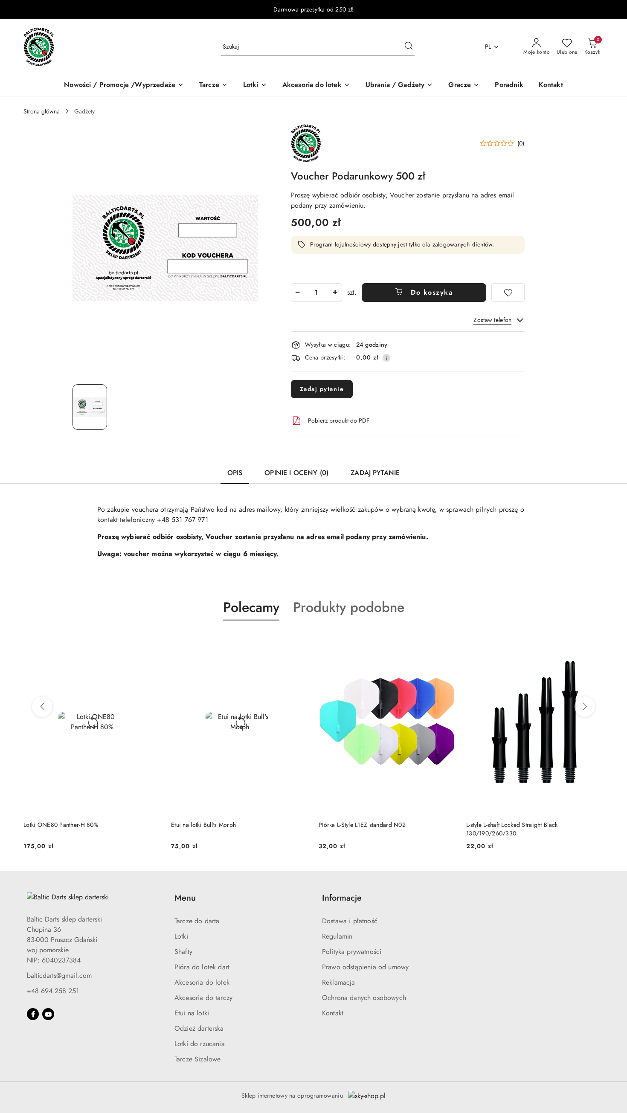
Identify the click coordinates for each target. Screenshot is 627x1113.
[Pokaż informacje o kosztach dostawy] (386, 357)
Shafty (183, 951)
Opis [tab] (235, 473)
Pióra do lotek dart (201, 967)
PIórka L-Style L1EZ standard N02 (214, 824)
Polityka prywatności (351, 951)
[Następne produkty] (584, 706)
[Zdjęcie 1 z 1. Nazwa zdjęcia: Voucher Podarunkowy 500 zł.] (90, 407)
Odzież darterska (199, 1028)
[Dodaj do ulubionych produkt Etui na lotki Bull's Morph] (151, 640)
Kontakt (332, 1013)
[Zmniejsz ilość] (297, 292)
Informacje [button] (342, 898)
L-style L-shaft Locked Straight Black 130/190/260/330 (364, 829)
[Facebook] (33, 1014)
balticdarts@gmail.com (59, 975)
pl (488, 46)
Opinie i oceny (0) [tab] (296, 473)
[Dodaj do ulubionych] (508, 292)
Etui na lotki (191, 1013)
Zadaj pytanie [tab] (375, 473)
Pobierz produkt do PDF (338, 420)
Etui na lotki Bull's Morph (55, 824)
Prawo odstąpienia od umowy (365, 967)
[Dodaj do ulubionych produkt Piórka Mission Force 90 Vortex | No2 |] (593, 640)
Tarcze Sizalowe (197, 1059)
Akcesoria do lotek (201, 982)
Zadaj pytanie (322, 389)
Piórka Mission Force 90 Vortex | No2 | (518, 824)
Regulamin (337, 936)
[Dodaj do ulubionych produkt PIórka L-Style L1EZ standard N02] (298, 640)
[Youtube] (48, 1014)
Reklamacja (338, 982)
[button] (502, 143)
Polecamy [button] (251, 607)
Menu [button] (185, 898)
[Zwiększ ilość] (335, 292)
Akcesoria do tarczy (203, 998)
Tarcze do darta (196, 921)
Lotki (181, 936)
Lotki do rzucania (199, 1044)
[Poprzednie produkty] (42, 706)
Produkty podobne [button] (348, 607)
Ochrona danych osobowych (364, 998)
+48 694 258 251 (53, 991)
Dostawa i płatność (349, 921)
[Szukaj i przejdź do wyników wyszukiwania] (409, 47)
